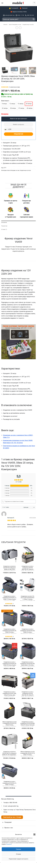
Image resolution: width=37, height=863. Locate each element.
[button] (34, 834)
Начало (5, 24)
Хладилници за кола (28, 24)
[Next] (32, 48)
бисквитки (8, 844)
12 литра (12, 103)
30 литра (13, 108)
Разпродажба (14, 8)
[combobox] (7, 129)
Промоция (24, 8)
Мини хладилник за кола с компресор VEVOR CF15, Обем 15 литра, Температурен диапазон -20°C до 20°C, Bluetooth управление (27, 753)
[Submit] (33, 19)
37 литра (21, 108)
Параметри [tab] (4, 225)
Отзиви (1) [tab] (4, 229)
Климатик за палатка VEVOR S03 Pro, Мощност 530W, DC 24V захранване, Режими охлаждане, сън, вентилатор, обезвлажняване (9, 753)
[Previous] (4, 48)
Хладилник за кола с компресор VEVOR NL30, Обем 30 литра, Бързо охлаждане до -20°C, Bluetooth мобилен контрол (9, 663)
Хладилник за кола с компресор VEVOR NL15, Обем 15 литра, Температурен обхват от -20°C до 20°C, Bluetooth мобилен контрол (9, 783)
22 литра (5, 108)
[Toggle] (2, 822)
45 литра (29, 108)
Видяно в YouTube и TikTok (20, 11)
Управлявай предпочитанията (18, 859)
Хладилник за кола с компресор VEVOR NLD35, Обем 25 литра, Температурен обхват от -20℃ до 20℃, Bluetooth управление (27, 630)
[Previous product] (20, 27)
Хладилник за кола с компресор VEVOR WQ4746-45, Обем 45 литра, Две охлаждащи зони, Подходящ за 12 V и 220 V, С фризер (27, 568)
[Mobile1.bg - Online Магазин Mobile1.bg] (18, 3)
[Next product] (16, 27)
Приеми (18, 849)
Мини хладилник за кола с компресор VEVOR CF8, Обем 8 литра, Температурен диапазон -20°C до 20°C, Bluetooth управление (9, 723)
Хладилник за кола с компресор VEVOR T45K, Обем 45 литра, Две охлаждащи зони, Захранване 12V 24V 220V (9, 693)
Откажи (18, 854)
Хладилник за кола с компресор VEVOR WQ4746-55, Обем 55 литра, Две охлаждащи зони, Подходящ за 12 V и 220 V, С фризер (27, 693)
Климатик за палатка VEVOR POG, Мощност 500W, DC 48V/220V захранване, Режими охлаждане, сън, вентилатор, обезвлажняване (9, 568)
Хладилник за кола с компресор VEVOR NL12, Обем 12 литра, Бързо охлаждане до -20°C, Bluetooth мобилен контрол (9, 598)
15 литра (20, 103)
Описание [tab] (4, 222)
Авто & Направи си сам (15, 24)
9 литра (4, 103)
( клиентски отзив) (14, 87)
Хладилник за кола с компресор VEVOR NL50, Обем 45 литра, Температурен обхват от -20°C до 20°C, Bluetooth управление (9, 630)
